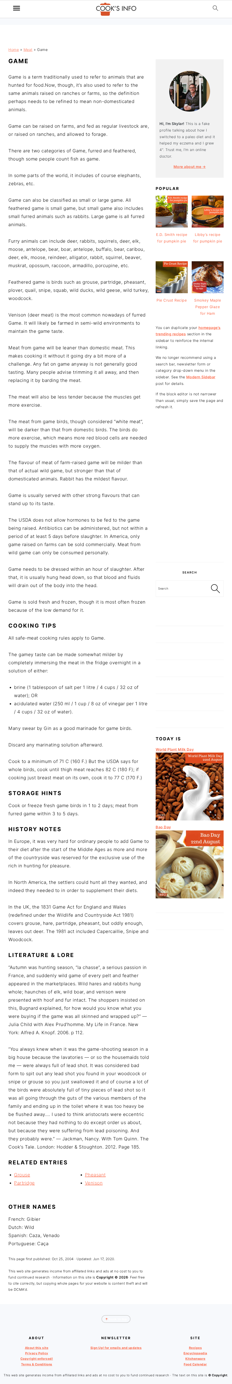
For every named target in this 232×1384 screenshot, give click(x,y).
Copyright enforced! (36, 1358)
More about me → (190, 166)
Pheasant (95, 1175)
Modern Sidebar (200, 377)
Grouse (22, 1175)
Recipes (195, 1348)
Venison (94, 1183)
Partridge (24, 1183)
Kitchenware (195, 1358)
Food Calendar (195, 1364)
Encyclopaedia (195, 1353)
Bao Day (163, 827)
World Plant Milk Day (175, 749)
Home (13, 49)
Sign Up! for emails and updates (116, 1348)
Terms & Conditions (36, 1364)
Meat (28, 49)
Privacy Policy (36, 1353)
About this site (36, 1348)
